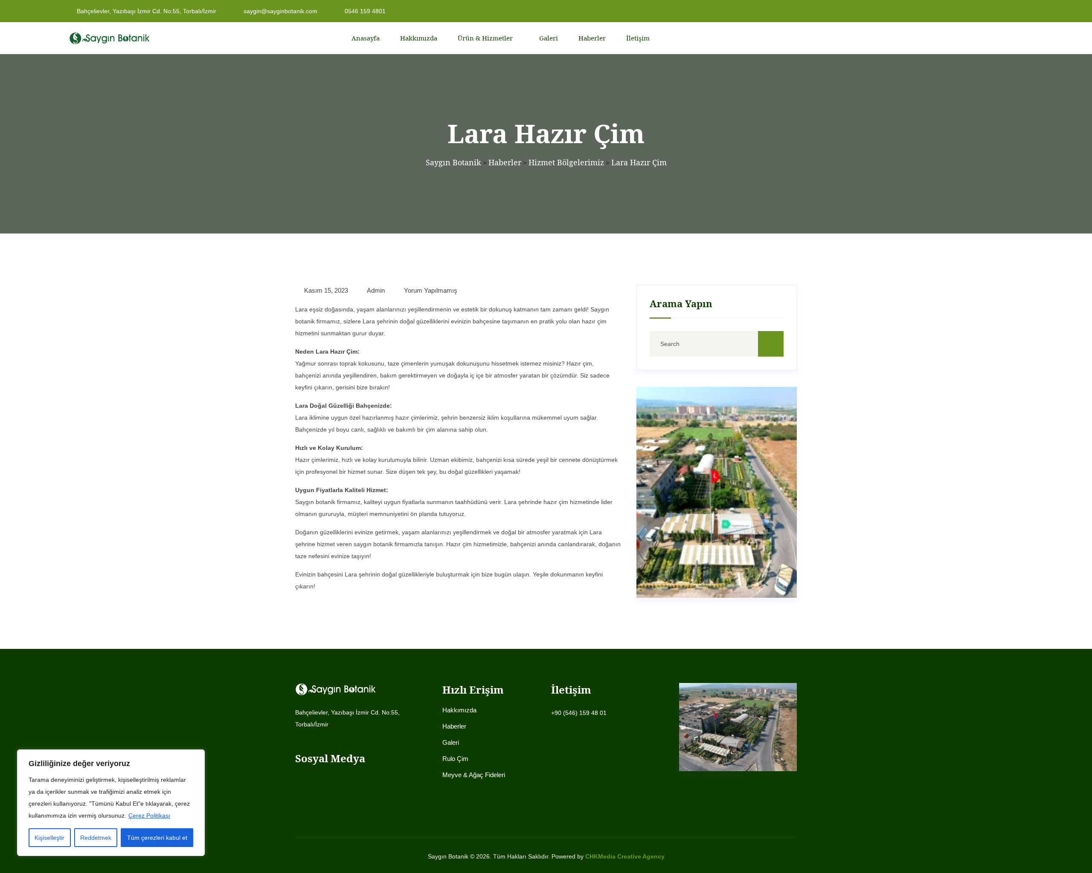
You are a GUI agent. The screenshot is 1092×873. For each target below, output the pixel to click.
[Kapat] (196, 757)
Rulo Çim (455, 758)
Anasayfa (365, 38)
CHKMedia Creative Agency (625, 856)
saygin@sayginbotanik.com (279, 11)
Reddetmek (95, 837)
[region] (111, 802)
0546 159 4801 (364, 11)
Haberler (592, 38)
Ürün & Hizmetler (485, 38)
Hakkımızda (418, 38)
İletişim (638, 38)
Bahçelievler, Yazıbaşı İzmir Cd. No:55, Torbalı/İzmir (145, 11)
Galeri (548, 38)
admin (375, 290)
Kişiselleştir (49, 837)
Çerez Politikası (149, 815)
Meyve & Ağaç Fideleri (473, 774)
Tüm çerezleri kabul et (157, 837)
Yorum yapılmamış (429, 290)
